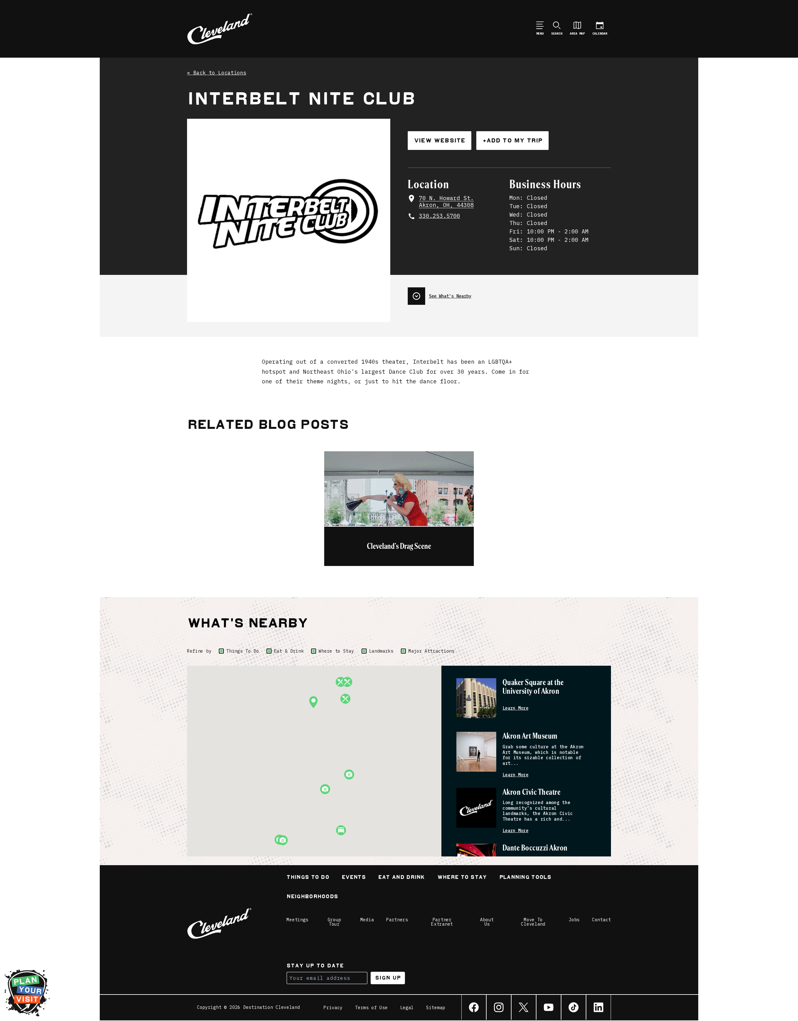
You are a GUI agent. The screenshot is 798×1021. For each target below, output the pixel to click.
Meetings (297, 920)
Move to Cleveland (533, 922)
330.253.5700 (439, 216)
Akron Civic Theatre (531, 792)
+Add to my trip (512, 140)
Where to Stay (336, 651)
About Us (487, 922)
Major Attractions (431, 651)
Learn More (515, 708)
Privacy (333, 1007)
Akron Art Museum (530, 736)
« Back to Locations (216, 73)
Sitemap (435, 1007)
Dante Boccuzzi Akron (535, 848)
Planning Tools (525, 877)
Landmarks (381, 651)
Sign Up (388, 978)
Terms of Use (371, 1007)
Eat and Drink (401, 877)
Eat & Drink (289, 651)
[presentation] (509, 293)
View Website (439, 140)
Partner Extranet (442, 922)
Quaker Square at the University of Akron (533, 687)
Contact (601, 920)
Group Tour (334, 922)
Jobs (574, 920)
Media (367, 920)
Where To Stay (462, 877)
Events (354, 877)
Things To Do (242, 651)
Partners (397, 920)
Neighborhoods (312, 897)
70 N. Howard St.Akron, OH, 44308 (446, 202)
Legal (407, 1007)
